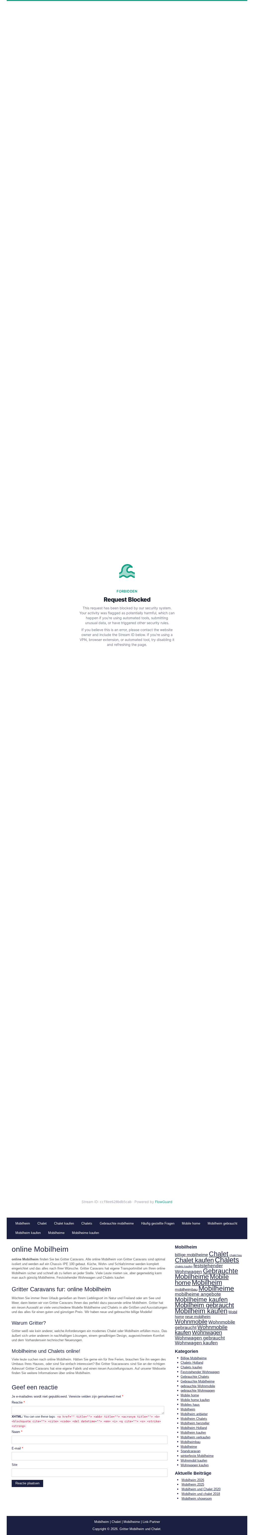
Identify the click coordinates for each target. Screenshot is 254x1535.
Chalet (218, 1254)
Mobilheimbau (190, 1442)
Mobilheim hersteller (195, 1423)
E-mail (17, 1448)
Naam (17, 1432)
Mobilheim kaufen (201, 1311)
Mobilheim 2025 (193, 1484)
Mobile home (190, 1395)
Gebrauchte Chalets (195, 1377)
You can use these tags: (86, 1421)
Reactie (18, 1402)
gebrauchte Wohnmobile (198, 1386)
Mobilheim (207, 1282)
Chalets (227, 1260)
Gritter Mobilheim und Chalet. (140, 1529)
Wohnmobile (191, 1321)
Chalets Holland (192, 1362)
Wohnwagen (207, 1333)
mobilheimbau (186, 1290)
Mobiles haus (190, 1404)
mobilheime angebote (198, 1294)
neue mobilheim (198, 1317)
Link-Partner (151, 1522)
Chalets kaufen (191, 1367)
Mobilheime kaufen (201, 1299)
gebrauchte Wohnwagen (198, 1390)
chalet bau (235, 1255)
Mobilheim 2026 (193, 1480)
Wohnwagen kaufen (196, 1342)
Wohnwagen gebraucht (200, 1337)
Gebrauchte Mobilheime (206, 1274)
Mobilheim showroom (197, 1498)
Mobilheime (216, 1288)
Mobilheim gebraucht (204, 1305)
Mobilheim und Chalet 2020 (201, 1489)
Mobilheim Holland (194, 1428)
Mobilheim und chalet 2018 (201, 1494)
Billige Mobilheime (194, 1358)
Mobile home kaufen (195, 1400)
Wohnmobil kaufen (194, 1460)
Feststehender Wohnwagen (200, 1372)
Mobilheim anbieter (194, 1414)
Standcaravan (190, 1451)
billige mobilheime (191, 1254)
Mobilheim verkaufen (195, 1437)
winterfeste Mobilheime (197, 1456)
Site (14, 1465)
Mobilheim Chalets (194, 1419)
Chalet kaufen (194, 1260)
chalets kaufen (183, 1266)
